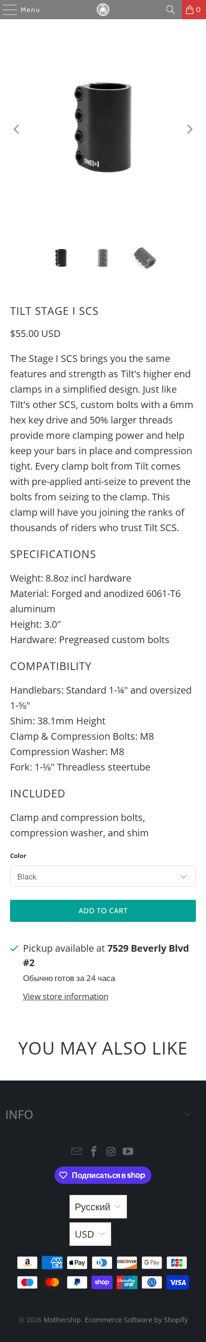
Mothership (62, 1319)
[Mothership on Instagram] (111, 1152)
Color (18, 855)
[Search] (170, 9)
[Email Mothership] (77, 1152)
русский (92, 1206)
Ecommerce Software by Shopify (136, 1319)
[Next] (188, 129)
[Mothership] (103, 9)
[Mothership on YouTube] (128, 1152)
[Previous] (17, 129)
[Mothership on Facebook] (94, 1152)
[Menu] (5, 9)
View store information (65, 996)
